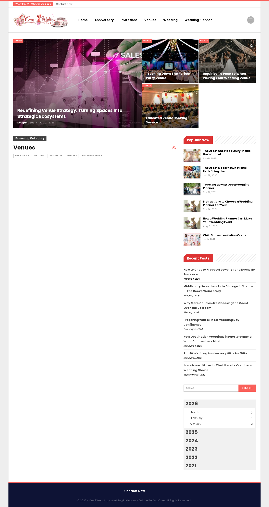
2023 (192, 448)
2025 (192, 432)
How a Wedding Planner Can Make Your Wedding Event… (227, 220)
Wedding (170, 20)
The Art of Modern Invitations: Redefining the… (225, 169)
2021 (191, 465)
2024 (192, 440)
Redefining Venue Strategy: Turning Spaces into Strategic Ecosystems (69, 113)
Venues (150, 20)
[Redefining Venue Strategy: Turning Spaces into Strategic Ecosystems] (77, 83)
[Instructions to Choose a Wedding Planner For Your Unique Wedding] (192, 206)
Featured (39, 155)
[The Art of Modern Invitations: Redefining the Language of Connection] (192, 172)
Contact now (64, 4)
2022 (192, 457)
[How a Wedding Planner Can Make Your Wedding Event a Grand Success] (192, 223)
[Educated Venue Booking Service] (170, 105)
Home (83, 20)
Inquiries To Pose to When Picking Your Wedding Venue (226, 75)
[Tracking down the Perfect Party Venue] (170, 61)
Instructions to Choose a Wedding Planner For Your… (227, 203)
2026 (192, 403)
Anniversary (104, 20)
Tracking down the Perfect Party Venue (168, 75)
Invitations (129, 20)
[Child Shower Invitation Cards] (192, 239)
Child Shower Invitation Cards (225, 235)
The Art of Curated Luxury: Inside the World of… (227, 152)
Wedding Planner (198, 20)
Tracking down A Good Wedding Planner (226, 186)
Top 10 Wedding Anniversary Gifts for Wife (215, 353)
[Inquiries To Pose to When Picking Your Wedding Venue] (227, 61)
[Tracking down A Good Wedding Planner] (192, 189)
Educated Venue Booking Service (166, 120)
